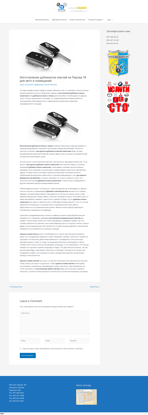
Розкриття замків (95, 20)
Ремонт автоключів (77, 20)
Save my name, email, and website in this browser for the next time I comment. (53, 349)
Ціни (109, 20)
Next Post (95, 287)
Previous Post (15, 287)
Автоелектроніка (42, 20)
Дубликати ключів (59, 20)
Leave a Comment (27, 85)
